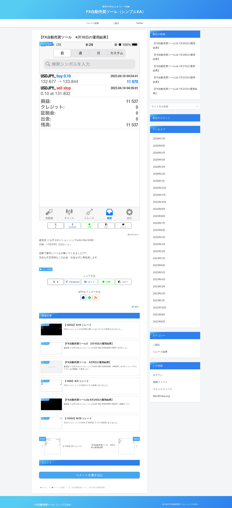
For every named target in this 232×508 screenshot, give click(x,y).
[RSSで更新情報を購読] (95, 297)
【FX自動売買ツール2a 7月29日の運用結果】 (174, 56)
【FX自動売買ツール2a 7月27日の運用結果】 (174, 68)
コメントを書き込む (89, 475)
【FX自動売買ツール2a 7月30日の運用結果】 (174, 45)
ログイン (158, 375)
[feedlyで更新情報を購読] (89, 297)
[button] (106, 226)
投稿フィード (160, 382)
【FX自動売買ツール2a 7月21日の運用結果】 (175, 91)
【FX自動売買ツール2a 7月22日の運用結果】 (174, 79)
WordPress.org (161, 396)
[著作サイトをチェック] (83, 297)
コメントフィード (162, 389)
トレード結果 (47, 269)
